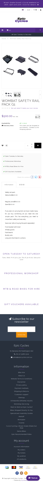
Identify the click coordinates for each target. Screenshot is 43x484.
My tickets (21, 453)
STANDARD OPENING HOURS (22, 401)
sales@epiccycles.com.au (22, 357)
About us (21, 375)
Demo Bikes (21, 431)
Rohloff (21, 416)
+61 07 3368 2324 (22, 354)
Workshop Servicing (21, 404)
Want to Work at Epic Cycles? (21, 407)
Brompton (21, 419)
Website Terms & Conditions (21, 379)
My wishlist (21, 456)
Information (9, 184)
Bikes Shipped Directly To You (21, 410)
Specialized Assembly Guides (21, 413)
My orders (21, 450)
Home (4, 38)
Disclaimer (21, 382)
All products (21, 459)
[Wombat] (37, 116)
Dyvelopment (25, 480)
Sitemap (21, 397)
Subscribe (21, 335)
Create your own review (30, 108)
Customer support (21, 394)
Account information (21, 446)
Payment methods (21, 388)
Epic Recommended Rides (22, 434)
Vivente (21, 423)
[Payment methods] (7, 467)
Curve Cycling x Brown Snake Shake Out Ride (21, 427)
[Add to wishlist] (3, 146)
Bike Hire (21, 372)
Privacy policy (21, 385)
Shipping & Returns (21, 391)
